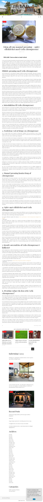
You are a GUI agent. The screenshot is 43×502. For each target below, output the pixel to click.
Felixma (21, 7)
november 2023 (12, 473)
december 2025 (12, 442)
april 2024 (11, 467)
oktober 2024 (11, 460)
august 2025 (11, 447)
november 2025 (12, 443)
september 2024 (12, 461)
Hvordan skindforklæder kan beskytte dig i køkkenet (34, 342)
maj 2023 (10, 481)
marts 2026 (11, 439)
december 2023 (12, 472)
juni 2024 (10, 465)
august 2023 (11, 477)
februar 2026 (11, 441)
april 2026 (11, 438)
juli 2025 (10, 448)
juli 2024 (10, 464)
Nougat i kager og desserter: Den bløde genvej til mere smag (20, 421)
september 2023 (12, 476)
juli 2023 (10, 478)
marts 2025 (11, 454)
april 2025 (11, 452)
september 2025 (12, 446)
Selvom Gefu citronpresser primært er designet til (22, 260)
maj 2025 (10, 451)
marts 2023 (11, 482)
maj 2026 (10, 437)
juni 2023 (10, 480)
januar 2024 (11, 470)
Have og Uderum (12, 491)
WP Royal (8, 497)
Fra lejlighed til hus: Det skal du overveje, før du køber (18, 423)
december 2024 (12, 458)
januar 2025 (11, 456)
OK (34, 499)
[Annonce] (8, 338)
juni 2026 (10, 435)
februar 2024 (11, 469)
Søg (32, 349)
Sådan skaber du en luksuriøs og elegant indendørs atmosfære (7, 342)
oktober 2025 (11, 445)
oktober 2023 (11, 474)
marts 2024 (11, 468)
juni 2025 (10, 450)
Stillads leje (11, 418)
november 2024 (12, 459)
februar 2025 (11, 455)
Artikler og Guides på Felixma (21, 45)
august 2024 (11, 463)
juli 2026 (10, 434)
